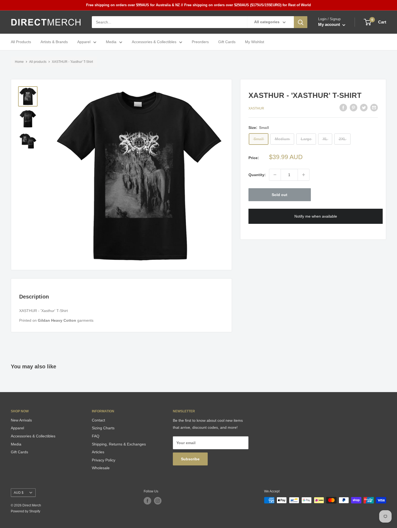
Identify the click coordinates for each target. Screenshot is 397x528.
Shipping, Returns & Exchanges (119, 444)
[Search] (300, 22)
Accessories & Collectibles (154, 42)
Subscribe (190, 459)
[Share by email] (374, 107)
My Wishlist (254, 42)
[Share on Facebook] (343, 107)
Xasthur (256, 108)
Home (19, 62)
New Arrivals (21, 420)
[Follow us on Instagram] (158, 501)
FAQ (95, 436)
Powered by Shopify (25, 511)
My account (329, 24)
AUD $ (18, 493)
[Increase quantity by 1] (303, 174)
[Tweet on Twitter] (364, 107)
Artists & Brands (54, 42)
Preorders (200, 42)
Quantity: (257, 175)
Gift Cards (226, 42)
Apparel (83, 42)
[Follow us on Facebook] (147, 501)
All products (37, 62)
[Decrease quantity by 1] (275, 174)
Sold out (279, 195)
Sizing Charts (103, 428)
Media (111, 42)
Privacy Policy (103, 460)
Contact (98, 420)
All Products (21, 42)
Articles (98, 452)
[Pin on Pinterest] (353, 107)
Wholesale (101, 468)
